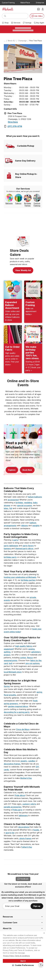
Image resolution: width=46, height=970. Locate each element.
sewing (31, 649)
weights (35, 525)
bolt (10, 663)
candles (31, 761)
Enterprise (40, 3)
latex (6, 508)
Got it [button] (23, 961)
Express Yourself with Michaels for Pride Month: (22, 788)
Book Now (27, 470)
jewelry (24, 761)
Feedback (24, 879)
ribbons (24, 525)
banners (7, 548)
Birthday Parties (27, 204)
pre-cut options (33, 663)
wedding (28, 502)
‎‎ (23, 485)
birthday (19, 502)
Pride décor (20, 795)
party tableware (11, 545)
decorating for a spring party (16, 712)
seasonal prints (10, 660)
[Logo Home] (8, 9)
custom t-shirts (29, 804)
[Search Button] (5, 16)
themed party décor (24, 548)
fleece (30, 657)
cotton (23, 657)
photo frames (25, 838)
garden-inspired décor (18, 706)
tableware (23, 815)
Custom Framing (8, 3)
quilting (7, 652)
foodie (36, 830)
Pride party (17, 810)
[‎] (23, 479)
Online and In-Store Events (23, 383)
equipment (8, 649)
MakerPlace (25, 3)
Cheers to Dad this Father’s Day (22, 824)
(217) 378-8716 (15, 126)
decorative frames (12, 764)
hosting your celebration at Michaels (20, 577)
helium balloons (35, 497)
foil (10, 508)
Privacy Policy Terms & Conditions (16, 956)
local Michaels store (13, 672)
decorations (23, 827)
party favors (28, 545)
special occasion (24, 505)
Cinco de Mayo (22, 729)
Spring (7, 686)
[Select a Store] (38, 9)
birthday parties (28, 580)
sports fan (10, 832)
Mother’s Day (26, 778)
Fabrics (18, 203)
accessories (13, 500)
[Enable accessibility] (41, 965)
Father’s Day (26, 847)
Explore (11, 470)
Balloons (9, 203)
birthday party (10, 557)
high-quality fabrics (23, 646)
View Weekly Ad (23, 270)
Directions (13, 122)
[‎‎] (23, 531)
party (15, 540)
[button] (23, 965)
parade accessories (12, 807)
